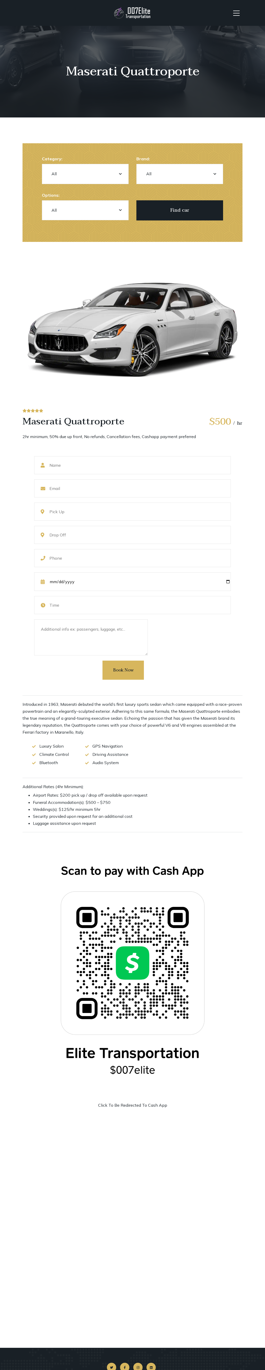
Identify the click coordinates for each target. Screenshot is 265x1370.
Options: (51, 195)
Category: (52, 158)
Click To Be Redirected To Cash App (132, 1105)
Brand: (143, 158)
